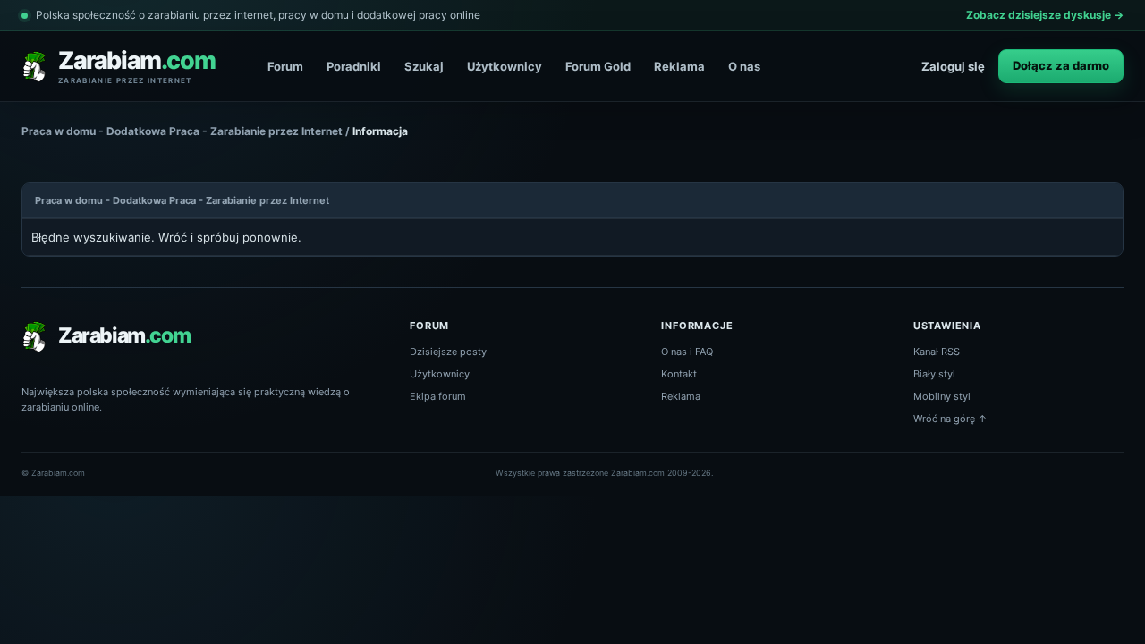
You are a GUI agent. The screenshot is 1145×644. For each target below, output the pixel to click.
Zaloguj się (953, 66)
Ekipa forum (438, 396)
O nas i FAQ (687, 351)
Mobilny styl (942, 396)
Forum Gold (598, 66)
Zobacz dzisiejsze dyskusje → (1045, 14)
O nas (744, 66)
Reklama (679, 66)
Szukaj (424, 66)
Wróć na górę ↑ (950, 418)
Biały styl (934, 374)
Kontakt (679, 374)
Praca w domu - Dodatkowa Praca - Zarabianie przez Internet (182, 131)
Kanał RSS (936, 351)
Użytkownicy (504, 66)
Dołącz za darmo (1061, 65)
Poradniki (354, 66)
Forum (285, 66)
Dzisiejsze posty (448, 351)
